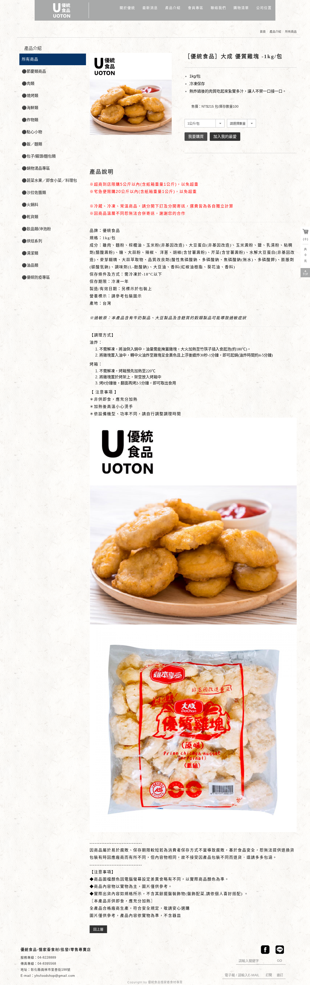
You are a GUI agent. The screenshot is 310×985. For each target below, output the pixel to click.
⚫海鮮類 (30, 108)
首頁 (263, 31)
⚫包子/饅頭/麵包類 (39, 156)
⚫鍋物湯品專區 (36, 168)
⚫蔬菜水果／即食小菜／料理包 (49, 180)
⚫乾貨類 (30, 217)
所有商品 (291, 31)
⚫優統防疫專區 (36, 277)
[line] (278, 949)
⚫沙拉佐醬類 (34, 193)
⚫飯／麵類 (32, 144)
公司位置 (264, 8)
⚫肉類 (28, 83)
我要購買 (196, 137)
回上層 (98, 929)
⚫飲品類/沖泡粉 (36, 229)
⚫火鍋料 (30, 205)
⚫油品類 (30, 265)
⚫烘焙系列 (32, 241)
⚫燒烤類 (30, 96)
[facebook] (264, 949)
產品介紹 (173, 8)
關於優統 (127, 8)
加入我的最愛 (225, 137)
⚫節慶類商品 (34, 71)
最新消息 (150, 8)
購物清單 (241, 8)
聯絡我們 (218, 8)
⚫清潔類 (30, 253)
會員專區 (195, 8)
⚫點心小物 (32, 132)
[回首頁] (62, 10)
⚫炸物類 (30, 120)
